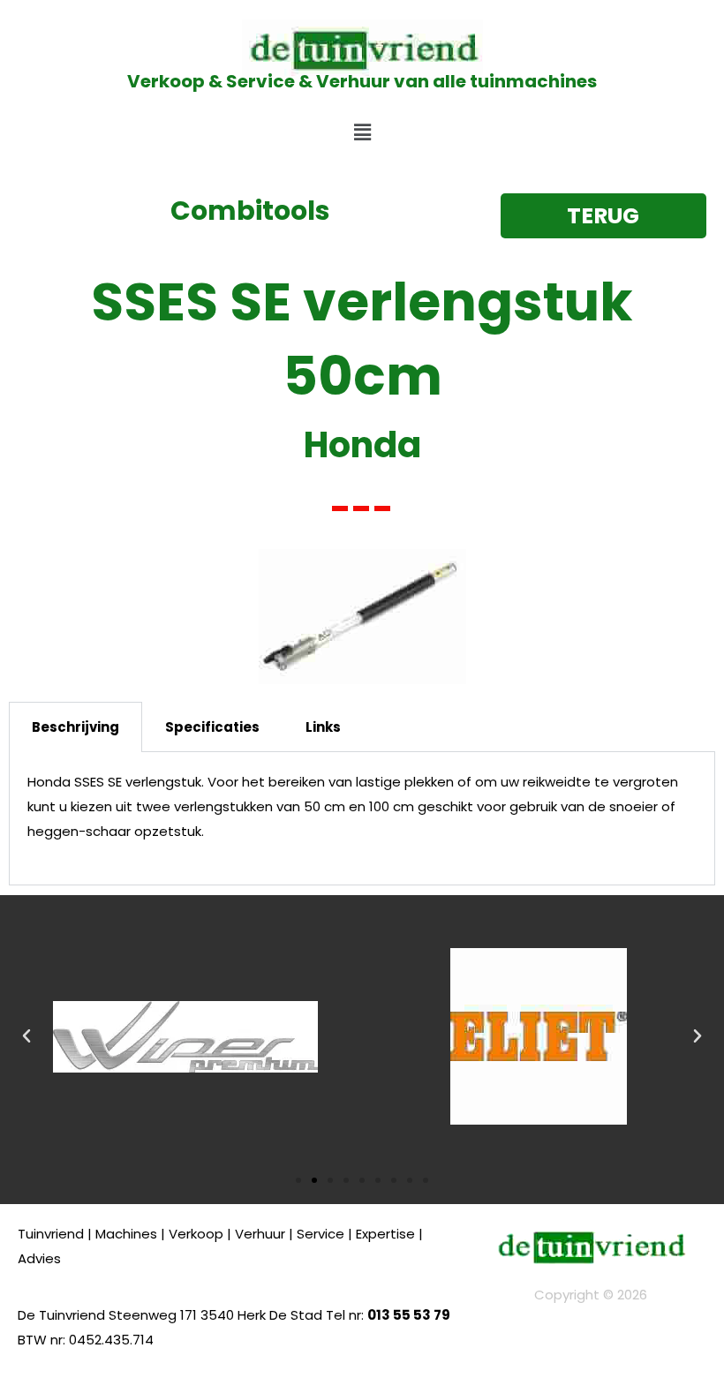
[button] (362, 132)
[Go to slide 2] (314, 1180)
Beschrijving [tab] (75, 727)
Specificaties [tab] (212, 727)
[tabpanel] (362, 818)
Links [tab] (323, 727)
